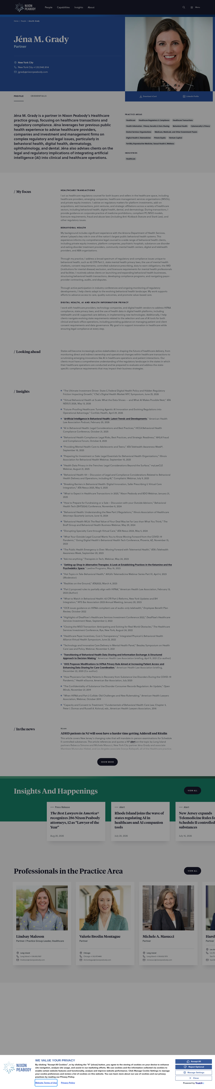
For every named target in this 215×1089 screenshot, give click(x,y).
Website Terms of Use (46, 1083)
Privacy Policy (68, 1083)
